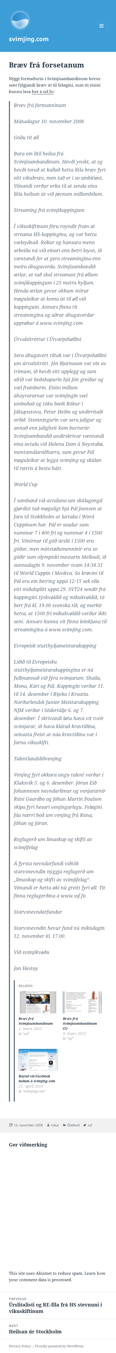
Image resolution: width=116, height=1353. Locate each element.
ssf (90, 1125)
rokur (55, 1125)
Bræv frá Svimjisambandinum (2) (80, 1023)
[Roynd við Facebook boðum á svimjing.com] (38, 1060)
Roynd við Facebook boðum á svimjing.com (37, 1078)
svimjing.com (29, 39)
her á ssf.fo (42, 91)
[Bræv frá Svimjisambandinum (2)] (82, 1002)
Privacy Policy (20, 1346)
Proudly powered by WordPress (59, 1346)
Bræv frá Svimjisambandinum (36, 1021)
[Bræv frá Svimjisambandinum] (38, 1002)
